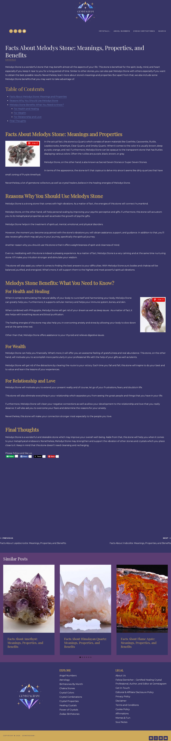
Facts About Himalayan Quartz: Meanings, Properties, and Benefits (85, 643)
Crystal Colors (66, 692)
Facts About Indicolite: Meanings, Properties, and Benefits (140, 540)
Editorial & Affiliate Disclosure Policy (135, 692)
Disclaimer (121, 701)
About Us (121, 675)
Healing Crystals (68, 705)
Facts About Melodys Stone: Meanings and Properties (38, 96)
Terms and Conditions (127, 705)
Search (162, 31)
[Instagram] (15, 31)
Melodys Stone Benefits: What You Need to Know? (37, 104)
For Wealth (20, 113)
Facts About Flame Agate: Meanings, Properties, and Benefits (138, 643)
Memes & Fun (123, 718)
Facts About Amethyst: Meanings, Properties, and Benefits (25, 643)
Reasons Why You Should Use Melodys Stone (34, 100)
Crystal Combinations (70, 697)
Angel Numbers (122, 31)
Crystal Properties (69, 701)
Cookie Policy (123, 709)
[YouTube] (24, 31)
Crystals (10, 60)
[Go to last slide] (7, 610)
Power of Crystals (68, 709)
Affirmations (122, 713)
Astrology (64, 680)
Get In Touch (123, 688)
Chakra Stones (67, 688)
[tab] (80, 657)
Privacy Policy (123, 696)
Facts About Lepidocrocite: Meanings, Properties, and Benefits (33, 540)
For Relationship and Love (28, 117)
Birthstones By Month (71, 684)
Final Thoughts (18, 121)
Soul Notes (121, 722)
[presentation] (29, 599)
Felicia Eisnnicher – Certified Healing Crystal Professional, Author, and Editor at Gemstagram (141, 682)
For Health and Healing (26, 108)
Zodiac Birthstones (144, 31)
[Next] (163, 610)
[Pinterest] (20, 31)
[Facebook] (11, 31)
